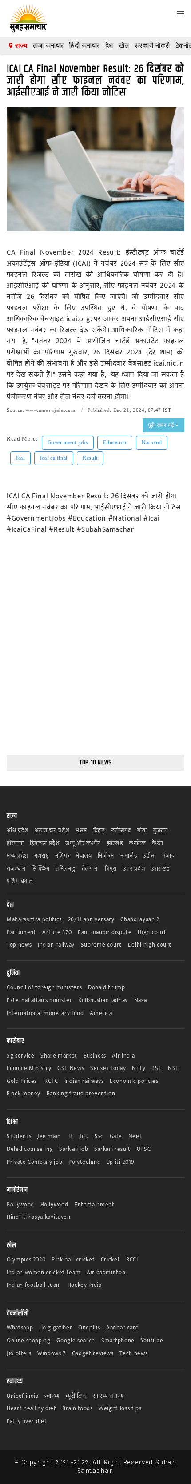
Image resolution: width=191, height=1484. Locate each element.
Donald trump (106, 987)
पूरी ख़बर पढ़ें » (163, 425)
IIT (70, 1136)
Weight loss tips (120, 1408)
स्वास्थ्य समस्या (109, 1396)
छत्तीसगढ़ (121, 831)
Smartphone (118, 1341)
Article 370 (57, 932)
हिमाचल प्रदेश (44, 843)
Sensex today (108, 1068)
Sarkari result (112, 1149)
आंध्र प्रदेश (17, 831)
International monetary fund (45, 1013)
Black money (23, 1094)
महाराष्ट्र (41, 856)
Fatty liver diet (27, 1421)
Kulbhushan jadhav (103, 1000)
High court (152, 932)
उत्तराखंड (160, 869)
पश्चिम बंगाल (20, 881)
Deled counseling (30, 1149)
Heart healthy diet (31, 1408)
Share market (58, 1056)
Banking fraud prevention (81, 1094)
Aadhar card (122, 1328)
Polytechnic (84, 1162)
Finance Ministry (29, 1068)
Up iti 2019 (120, 1162)
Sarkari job (73, 1149)
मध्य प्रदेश (17, 856)
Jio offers (19, 1353)
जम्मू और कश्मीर (82, 843)
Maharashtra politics (34, 919)
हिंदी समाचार (84, 45)
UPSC (144, 1149)
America (101, 1013)
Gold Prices (22, 1081)
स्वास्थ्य (52, 1396)
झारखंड (115, 843)
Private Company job (34, 1162)
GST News (70, 1068)
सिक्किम (40, 869)
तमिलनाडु (66, 869)
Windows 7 (51, 1353)
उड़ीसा (149, 856)
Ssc (99, 1136)
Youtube (152, 1341)
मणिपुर (62, 856)
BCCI (132, 1260)
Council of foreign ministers (44, 987)
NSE (173, 1068)
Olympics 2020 (26, 1260)
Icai (20, 458)
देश (109, 45)
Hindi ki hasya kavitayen (39, 1217)
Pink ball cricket (73, 1260)
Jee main (49, 1136)
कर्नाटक (137, 843)
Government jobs (68, 442)
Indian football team (34, 1285)
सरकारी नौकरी (152, 45)
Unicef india (23, 1396)
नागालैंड (128, 856)
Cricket (110, 1260)
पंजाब (169, 856)
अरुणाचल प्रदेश (52, 831)
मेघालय (84, 856)
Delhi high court (149, 945)
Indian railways (84, 1081)
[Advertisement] (95, 650)
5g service (21, 1056)
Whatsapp (20, 1328)
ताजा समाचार (48, 45)
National (152, 442)
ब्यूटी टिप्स (76, 1396)
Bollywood (20, 1205)
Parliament (21, 932)
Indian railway (56, 945)
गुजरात (160, 831)
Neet (135, 1136)
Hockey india (85, 1285)
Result (90, 458)
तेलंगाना (90, 869)
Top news (19, 945)
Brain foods (77, 1408)
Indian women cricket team (43, 1273)
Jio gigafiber (55, 1328)
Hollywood (54, 1205)
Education (115, 442)
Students (19, 1136)
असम (81, 831)
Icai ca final (54, 458)
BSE (156, 1068)
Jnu (84, 1136)
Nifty (138, 1068)
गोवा (142, 831)
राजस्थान (16, 869)
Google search (75, 1341)
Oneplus (89, 1328)
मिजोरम (106, 856)
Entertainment (94, 1205)
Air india (123, 1056)
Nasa (140, 1000)
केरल (157, 843)
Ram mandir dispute (105, 932)
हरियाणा (15, 843)
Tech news (133, 1353)
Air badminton (106, 1273)
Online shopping (29, 1341)
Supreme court (101, 945)
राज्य (20, 45)
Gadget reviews (93, 1353)
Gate (116, 1136)
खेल (124, 45)
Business (95, 1056)
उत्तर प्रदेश (134, 869)
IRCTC (50, 1081)
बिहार (99, 831)
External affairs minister (39, 1000)
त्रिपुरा (111, 869)
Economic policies (134, 1081)
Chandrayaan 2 (139, 919)
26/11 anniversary (91, 919)
